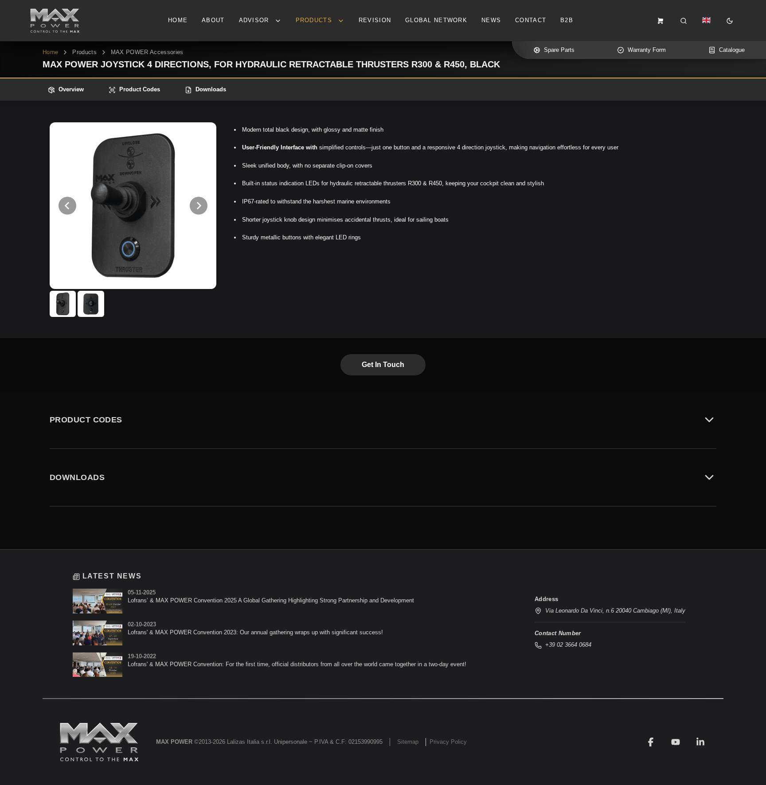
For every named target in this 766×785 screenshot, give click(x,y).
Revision (375, 20)
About (213, 20)
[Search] (684, 21)
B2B (566, 20)
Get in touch (383, 364)
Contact (530, 20)
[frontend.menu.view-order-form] (660, 21)
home (50, 52)
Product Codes (139, 89)
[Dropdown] (707, 21)
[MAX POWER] (99, 742)
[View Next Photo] (198, 206)
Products (84, 52)
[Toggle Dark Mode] (730, 21)
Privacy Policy (448, 741)
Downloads (210, 89)
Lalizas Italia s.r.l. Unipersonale (267, 741)
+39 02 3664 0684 (568, 644)
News (491, 20)
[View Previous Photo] (67, 206)
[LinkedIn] (700, 742)
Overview (71, 89)
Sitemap (407, 741)
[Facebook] (651, 742)
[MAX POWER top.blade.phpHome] (55, 21)
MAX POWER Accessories (147, 52)
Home (178, 20)
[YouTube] (675, 742)
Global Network (436, 20)
